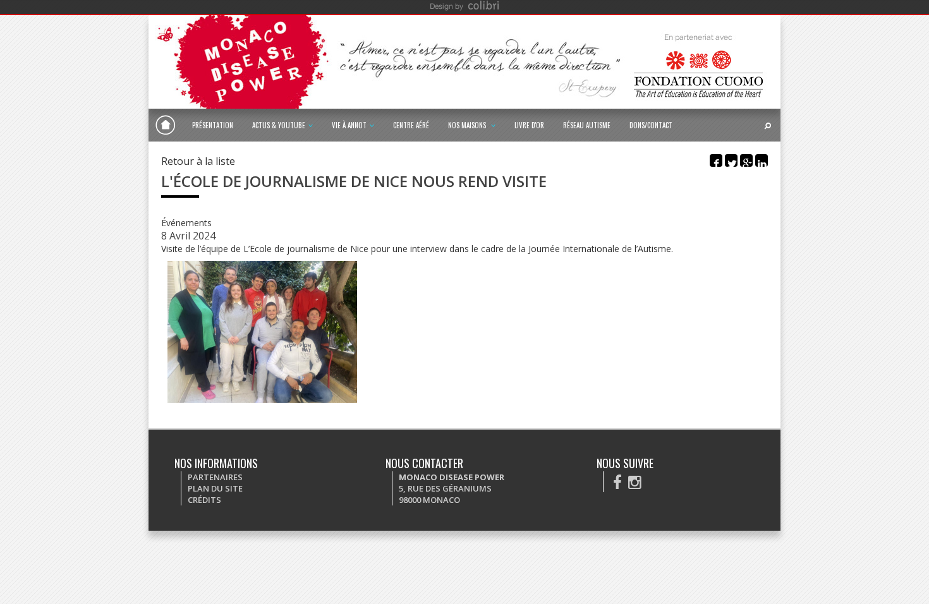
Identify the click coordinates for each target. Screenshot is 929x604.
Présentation (212, 125)
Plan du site (215, 488)
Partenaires (215, 477)
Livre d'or (529, 125)
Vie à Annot (349, 125)
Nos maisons (468, 125)
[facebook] (617, 481)
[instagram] (634, 481)
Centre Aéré (411, 125)
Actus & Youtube (278, 125)
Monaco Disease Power (165, 125)
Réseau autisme (586, 125)
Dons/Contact (650, 125)
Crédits (204, 499)
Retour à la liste (198, 161)
